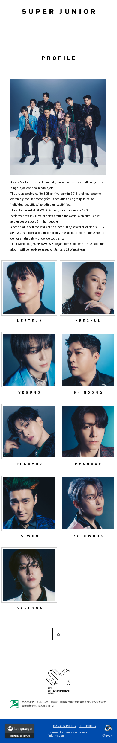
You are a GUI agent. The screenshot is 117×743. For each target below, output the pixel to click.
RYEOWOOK (88, 536)
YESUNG (30, 392)
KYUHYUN (30, 608)
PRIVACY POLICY (64, 726)
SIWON (30, 536)
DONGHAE (88, 464)
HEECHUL (88, 320)
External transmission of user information (68, 734)
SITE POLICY (87, 726)
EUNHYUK (30, 464)
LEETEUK (30, 320)
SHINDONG (89, 392)
